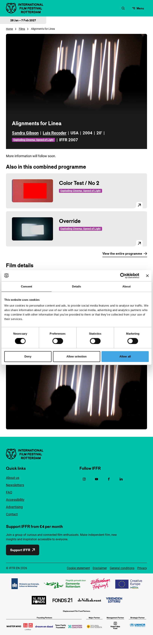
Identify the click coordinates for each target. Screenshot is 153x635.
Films (22, 28)
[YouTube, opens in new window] (96, 479)
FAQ (9, 492)
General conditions (122, 568)
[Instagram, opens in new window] (84, 479)
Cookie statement (78, 568)
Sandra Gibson (25, 133)
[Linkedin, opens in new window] (121, 479)
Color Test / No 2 (79, 183)
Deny (27, 356)
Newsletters (15, 485)
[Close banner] (147, 275)
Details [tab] (76, 286)
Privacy (142, 568)
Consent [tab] (26, 286)
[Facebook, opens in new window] (108, 479)
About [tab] (126, 286)
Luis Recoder (54, 133)
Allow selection (76, 356)
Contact (12, 514)
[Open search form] (123, 8)
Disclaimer (100, 568)
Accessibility (15, 500)
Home (9, 28)
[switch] (57, 341)
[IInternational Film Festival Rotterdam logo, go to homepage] (24, 8)
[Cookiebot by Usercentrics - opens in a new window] (123, 275)
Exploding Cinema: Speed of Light (33, 139)
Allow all (125, 356)
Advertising (14, 507)
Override (70, 221)
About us (12, 478)
